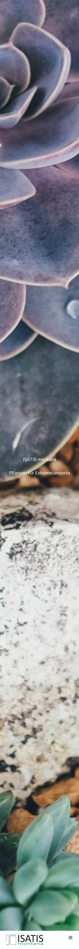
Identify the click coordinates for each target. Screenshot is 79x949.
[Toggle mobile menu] (71, 937)
